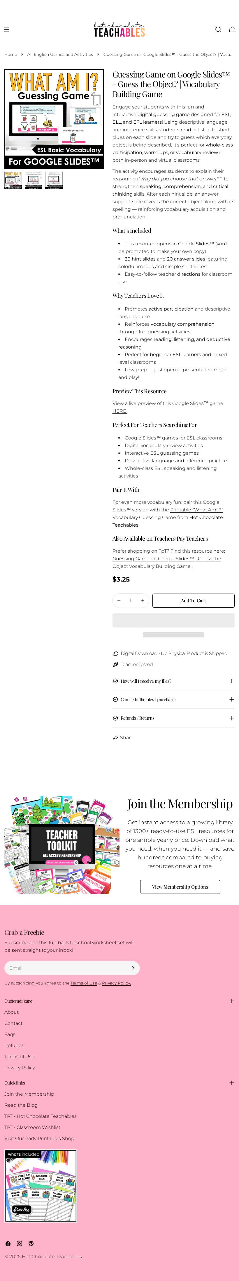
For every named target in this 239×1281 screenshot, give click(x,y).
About (11, 1012)
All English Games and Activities (60, 54)
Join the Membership (29, 1094)
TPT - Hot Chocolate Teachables (40, 1116)
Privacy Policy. (116, 983)
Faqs (9, 1034)
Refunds (14, 1045)
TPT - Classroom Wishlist (32, 1127)
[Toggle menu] (7, 29)
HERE (120, 411)
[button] (174, 620)
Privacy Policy (19, 1067)
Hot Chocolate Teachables (52, 1256)
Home (10, 54)
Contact (13, 1023)
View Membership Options (180, 887)
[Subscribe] (133, 968)
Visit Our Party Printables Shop (39, 1138)
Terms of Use (19, 1056)
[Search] (218, 29)
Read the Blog (21, 1105)
